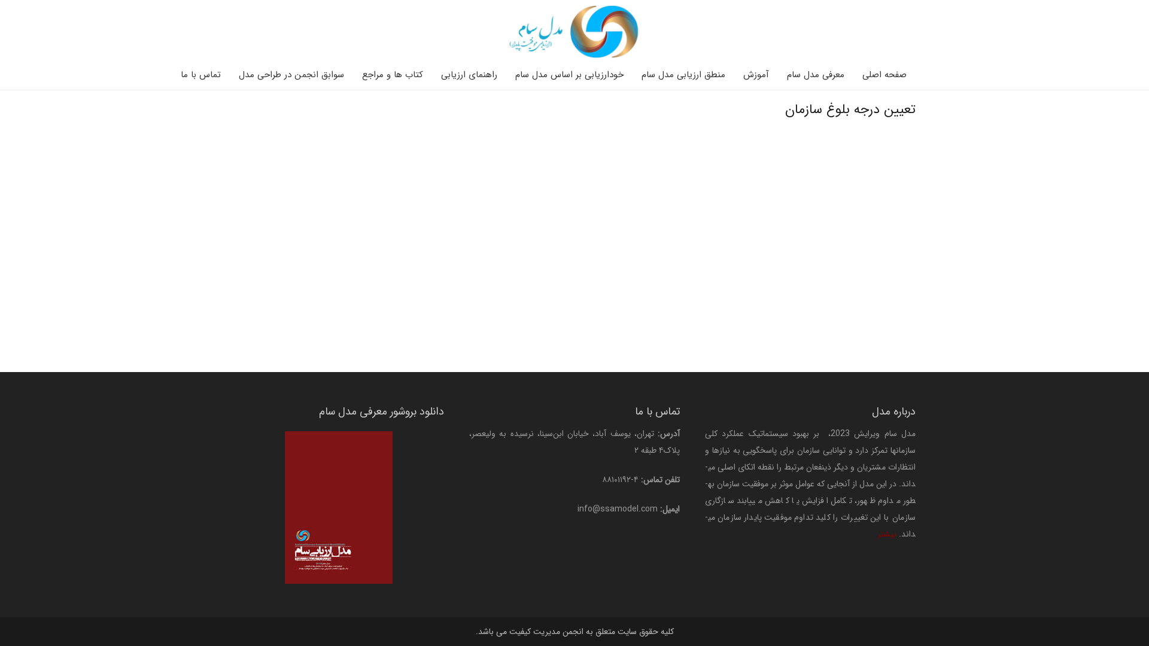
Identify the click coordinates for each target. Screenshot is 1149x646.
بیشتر (886, 534)
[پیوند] (574, 31)
